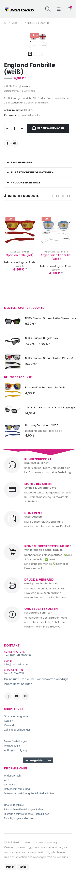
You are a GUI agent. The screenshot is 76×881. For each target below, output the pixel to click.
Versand (26, 86)
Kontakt (8, 720)
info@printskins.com (17, 664)
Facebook (7, 143)
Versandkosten (13, 847)
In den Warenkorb (50, 128)
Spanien (26, 251)
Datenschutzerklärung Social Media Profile (29, 793)
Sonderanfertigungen (16, 716)
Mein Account (12, 745)
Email (14, 143)
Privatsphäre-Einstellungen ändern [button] (24, 809)
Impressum (10, 784)
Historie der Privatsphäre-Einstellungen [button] (26, 813)
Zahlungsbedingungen (17, 729)
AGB (6, 780)
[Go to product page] (12, 321)
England (24, 115)
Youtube (16, 696)
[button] (48, 9)
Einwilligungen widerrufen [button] (19, 818)
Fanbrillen (35, 115)
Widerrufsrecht (12, 775)
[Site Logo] (19, 9)
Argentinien (62, 251)
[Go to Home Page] (5, 23)
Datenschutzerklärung (17, 788)
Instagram (25, 696)
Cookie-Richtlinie (14, 804)
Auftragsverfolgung (15, 750)
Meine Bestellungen (15, 741)
